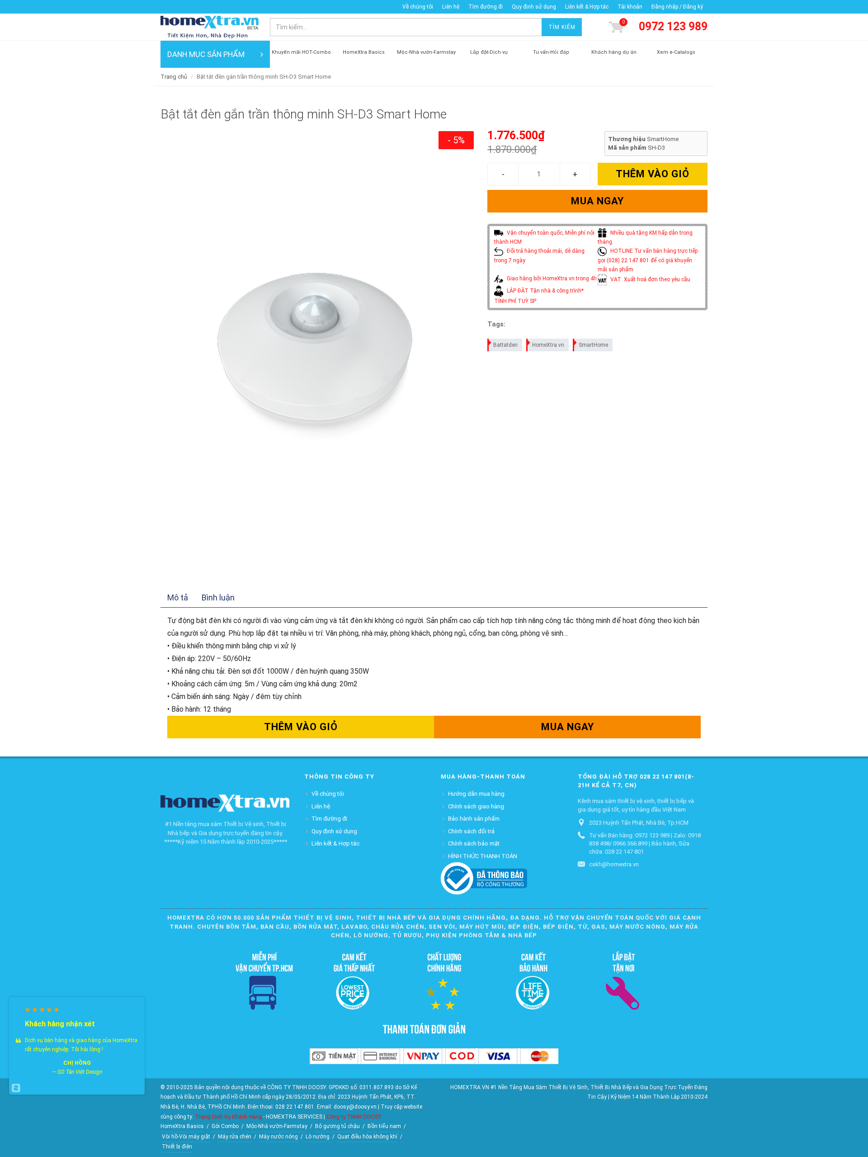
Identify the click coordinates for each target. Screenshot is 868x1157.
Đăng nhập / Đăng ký (677, 7)
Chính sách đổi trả (471, 831)
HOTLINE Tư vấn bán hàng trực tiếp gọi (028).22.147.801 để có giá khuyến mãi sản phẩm (648, 260)
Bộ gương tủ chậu (337, 1126)
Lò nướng (318, 1136)
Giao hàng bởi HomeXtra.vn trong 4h (551, 278)
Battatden (505, 345)
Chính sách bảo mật (474, 843)
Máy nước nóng (278, 1136)
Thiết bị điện (177, 1146)
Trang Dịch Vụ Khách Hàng (228, 1117)
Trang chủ (173, 76)
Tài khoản (630, 7)
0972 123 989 (673, 26)
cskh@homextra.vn (614, 864)
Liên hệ (450, 7)
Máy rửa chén (234, 1136)
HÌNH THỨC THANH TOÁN (482, 856)
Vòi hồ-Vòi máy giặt (186, 1136)
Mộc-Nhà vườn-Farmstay (276, 1126)
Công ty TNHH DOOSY (353, 1117)
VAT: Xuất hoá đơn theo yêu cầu (649, 279)
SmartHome (593, 345)
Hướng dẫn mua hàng (476, 793)
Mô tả (177, 597)
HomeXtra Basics (182, 1126)
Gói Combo (225, 1126)
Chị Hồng (77, 1063)
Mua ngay (597, 201)
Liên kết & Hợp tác (587, 7)
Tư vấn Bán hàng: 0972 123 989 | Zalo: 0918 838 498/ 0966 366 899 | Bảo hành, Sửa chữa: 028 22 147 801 (645, 843)
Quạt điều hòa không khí (367, 1136)
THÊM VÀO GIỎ (652, 173)
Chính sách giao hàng (476, 806)
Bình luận (218, 597)
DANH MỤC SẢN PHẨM (206, 54)
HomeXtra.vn (548, 345)
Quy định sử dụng (534, 7)
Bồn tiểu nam (384, 1126)
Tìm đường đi (485, 7)
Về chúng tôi (417, 7)
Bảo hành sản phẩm (474, 818)
